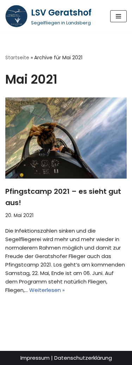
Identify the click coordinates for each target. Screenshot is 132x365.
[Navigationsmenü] (118, 16)
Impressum (35, 357)
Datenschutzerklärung (83, 357)
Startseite (17, 57)
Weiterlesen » (47, 290)
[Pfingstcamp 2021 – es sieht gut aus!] (66, 138)
